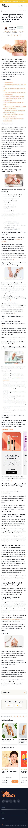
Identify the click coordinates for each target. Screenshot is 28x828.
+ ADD (15, 781)
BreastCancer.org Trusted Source (10, 619)
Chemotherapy (9, 82)
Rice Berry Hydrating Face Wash (9, 772)
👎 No (18, 705)
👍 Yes (9, 705)
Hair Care (9, 11)
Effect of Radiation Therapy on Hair (14, 96)
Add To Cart (11, 472)
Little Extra (11, 825)
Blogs (5, 11)
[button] (25, 5)
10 (24, 556)
